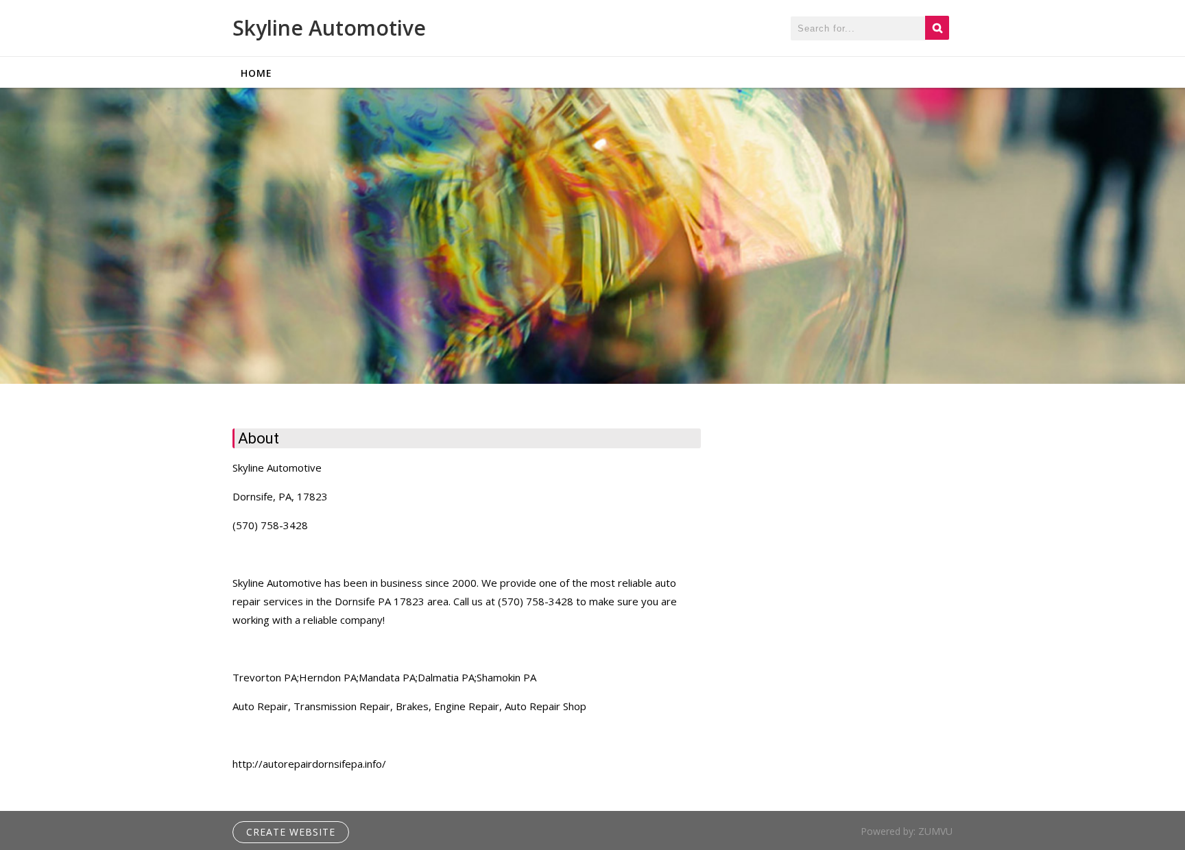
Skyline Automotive (329, 28)
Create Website (290, 831)
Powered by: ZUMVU (907, 831)
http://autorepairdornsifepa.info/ (309, 763)
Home (256, 73)
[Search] (937, 28)
